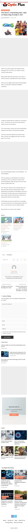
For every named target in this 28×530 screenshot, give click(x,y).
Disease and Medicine (20, 476)
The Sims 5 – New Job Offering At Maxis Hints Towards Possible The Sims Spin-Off (6, 226)
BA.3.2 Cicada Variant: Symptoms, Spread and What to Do (20, 442)
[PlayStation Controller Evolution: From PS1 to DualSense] (7, 495)
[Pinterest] (21, 259)
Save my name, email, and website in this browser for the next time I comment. (14, 332)
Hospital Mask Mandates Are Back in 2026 (20, 482)
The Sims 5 (9, 254)
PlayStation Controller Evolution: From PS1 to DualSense (7, 502)
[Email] (25, 259)
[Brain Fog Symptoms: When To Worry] (7, 451)
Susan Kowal (6, 17)
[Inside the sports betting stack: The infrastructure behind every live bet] (5, 354)
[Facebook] (13, 259)
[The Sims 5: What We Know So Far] (6, 238)
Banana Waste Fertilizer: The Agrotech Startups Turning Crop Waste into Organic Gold (21, 504)
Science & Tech (19, 498)
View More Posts (14, 272)
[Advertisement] (14, 52)
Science (17, 496)
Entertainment (5, 496)
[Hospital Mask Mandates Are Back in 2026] (7, 435)
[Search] (25, 4)
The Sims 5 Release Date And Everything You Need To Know (18, 225)
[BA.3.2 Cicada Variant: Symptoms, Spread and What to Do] (21, 435)
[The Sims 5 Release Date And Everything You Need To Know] (18, 220)
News (8, 10)
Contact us (14, 414)
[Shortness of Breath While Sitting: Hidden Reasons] (21, 451)
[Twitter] (17, 259)
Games (3, 10)
